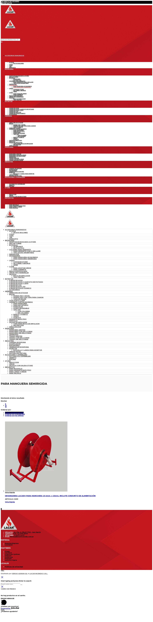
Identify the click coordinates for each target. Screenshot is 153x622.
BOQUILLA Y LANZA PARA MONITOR (27, 350)
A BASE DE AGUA (16, 280)
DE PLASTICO (18, 248)
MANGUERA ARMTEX (17, 330)
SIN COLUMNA (23, 313)
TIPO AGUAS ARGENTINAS (23, 253)
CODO (11, 234)
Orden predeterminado (14, 413)
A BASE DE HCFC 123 (17, 287)
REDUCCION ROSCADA (18, 271)
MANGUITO (13, 239)
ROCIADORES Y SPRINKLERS (16, 355)
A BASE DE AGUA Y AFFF (18, 283)
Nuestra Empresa (12, 543)
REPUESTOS (10, 367)
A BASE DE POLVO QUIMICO (20, 288)
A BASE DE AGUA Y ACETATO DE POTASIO (26, 282)
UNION (11, 364)
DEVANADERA (14, 256)
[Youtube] (2, 571)
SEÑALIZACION (15, 327)
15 (6, 407)
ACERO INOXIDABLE (21, 308)
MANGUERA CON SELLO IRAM (20, 331)
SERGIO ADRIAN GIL (19, 574)
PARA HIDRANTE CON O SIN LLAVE (26, 251)
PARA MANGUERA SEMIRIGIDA (25, 259)
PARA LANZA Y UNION (17, 372)
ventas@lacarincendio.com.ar (22, 537)
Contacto (9, 545)
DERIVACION (14, 254)
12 (6, 405)
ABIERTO (12, 358)
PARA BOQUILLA (15, 369)
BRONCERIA (9, 240)
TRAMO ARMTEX (15, 336)
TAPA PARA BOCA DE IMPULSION (26, 324)
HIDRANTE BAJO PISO (17, 319)
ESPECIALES (18, 307)
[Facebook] (1, 571)
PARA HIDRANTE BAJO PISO (20, 370)
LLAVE (11, 267)
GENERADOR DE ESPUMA (19, 347)
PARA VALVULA (15, 373)
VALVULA (12, 274)
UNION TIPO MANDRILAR (19, 273)
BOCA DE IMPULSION (21, 276)
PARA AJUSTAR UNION (22, 268)
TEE (10, 237)
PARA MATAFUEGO (20, 305)
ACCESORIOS (14, 290)
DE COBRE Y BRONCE (21, 263)
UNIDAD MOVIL (15, 352)
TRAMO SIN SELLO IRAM (18, 339)
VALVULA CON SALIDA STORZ (21, 366)
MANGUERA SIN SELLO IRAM (20, 333)
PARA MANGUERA (20, 304)
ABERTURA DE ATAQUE (18, 293)
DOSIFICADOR (15, 344)
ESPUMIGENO (14, 345)
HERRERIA (9, 291)
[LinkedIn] (3, 571)
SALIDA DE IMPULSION (18, 322)
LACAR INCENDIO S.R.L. (38, 574)
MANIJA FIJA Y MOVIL (21, 296)
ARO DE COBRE (15, 243)
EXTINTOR (9, 279)
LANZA (12, 260)
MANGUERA (9, 328)
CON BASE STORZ (20, 262)
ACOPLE (12, 231)
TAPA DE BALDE (19, 299)
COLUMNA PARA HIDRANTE (20, 250)
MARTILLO (13, 321)
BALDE (12, 294)
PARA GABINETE (19, 270)
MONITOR (13, 349)
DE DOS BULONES (20, 233)
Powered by (6, 608)
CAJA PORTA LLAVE (17, 300)
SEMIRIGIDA (13, 335)
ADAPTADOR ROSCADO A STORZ (22, 242)
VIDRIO (16, 316)
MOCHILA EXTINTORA (17, 353)
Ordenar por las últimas (14, 416)
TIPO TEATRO (18, 277)
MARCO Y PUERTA (20, 314)
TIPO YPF (17, 310)
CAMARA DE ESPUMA (17, 342)
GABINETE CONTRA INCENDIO (21, 302)
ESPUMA (12, 359)
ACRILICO (17, 318)
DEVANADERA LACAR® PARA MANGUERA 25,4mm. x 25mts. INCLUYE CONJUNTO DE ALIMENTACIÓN (50, 496)
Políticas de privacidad (14, 567)
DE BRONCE (18, 246)
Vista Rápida (10, 492)
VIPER (15, 265)
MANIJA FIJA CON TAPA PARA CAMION (28, 297)
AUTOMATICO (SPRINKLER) (20, 356)
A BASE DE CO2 (15, 285)
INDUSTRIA (9, 341)
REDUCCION (14, 362)
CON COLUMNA (23, 311)
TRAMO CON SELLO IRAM (19, 338)
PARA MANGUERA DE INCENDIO (25, 257)
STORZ (8, 361)
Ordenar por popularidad (15, 414)
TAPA (11, 236)
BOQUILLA (13, 245)
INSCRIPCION (18, 325)
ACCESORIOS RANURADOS (15, 230)
